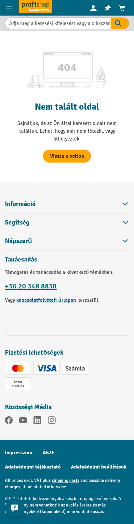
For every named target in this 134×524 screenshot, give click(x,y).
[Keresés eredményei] (120, 23)
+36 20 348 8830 (31, 286)
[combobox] (58, 23)
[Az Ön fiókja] (93, 8)
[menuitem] (93, 8)
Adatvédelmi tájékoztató (32, 467)
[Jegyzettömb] (107, 8)
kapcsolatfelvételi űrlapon (46, 300)
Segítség (17, 222)
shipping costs (65, 480)
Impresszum (18, 452)
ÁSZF (49, 452)
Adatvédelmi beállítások (98, 467)
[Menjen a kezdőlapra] (35, 6)
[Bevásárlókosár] (122, 8)
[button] (67, 222)
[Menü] (9, 8)
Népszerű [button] (18, 241)
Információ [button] (20, 204)
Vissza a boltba (67, 156)
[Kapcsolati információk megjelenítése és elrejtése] (14, 508)
